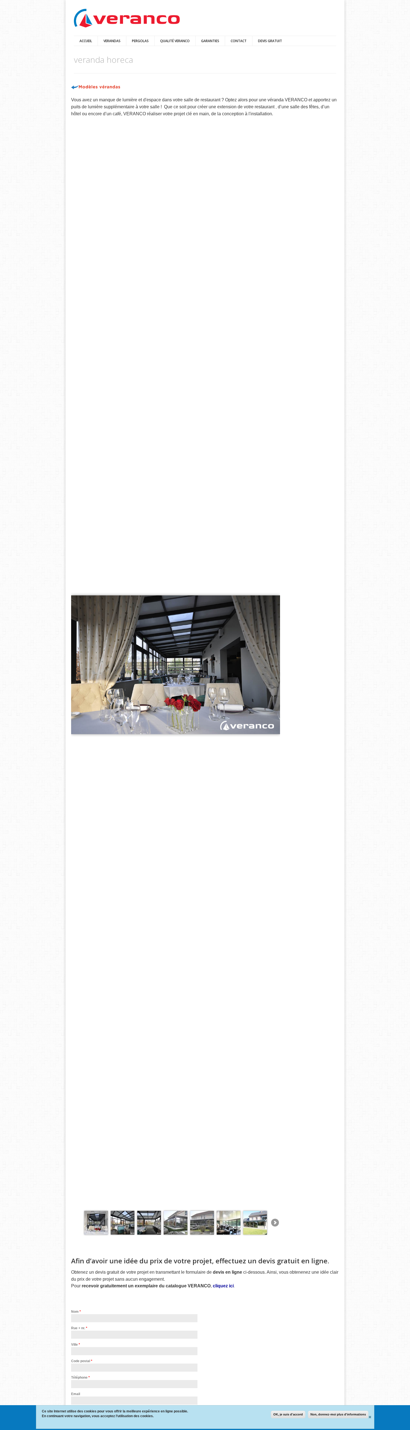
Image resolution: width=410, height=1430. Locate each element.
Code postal (81, 1361)
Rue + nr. (79, 1328)
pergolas (140, 41)
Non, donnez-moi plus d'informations (338, 1414)
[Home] (127, 18)
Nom (76, 1312)
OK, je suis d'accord (288, 1414)
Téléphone (80, 1377)
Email (75, 1394)
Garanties (210, 41)
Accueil (85, 41)
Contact (239, 41)
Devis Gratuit (270, 41)
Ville (75, 1345)
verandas (111, 41)
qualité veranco (175, 41)
